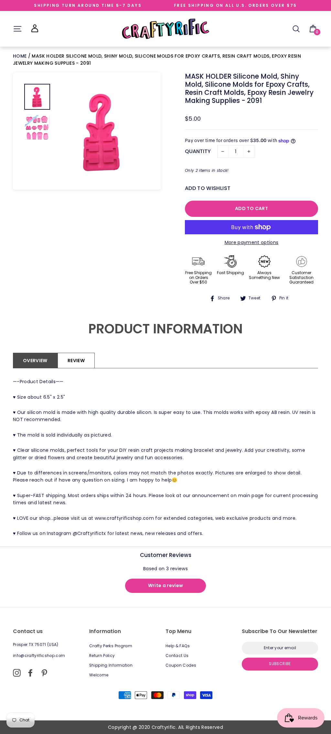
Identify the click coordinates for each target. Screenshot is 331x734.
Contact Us (177, 655)
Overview (35, 360)
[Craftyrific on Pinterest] (44, 673)
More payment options (252, 242)
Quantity (198, 151)
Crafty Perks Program (110, 646)
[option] (102, 131)
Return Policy (102, 655)
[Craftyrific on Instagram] (17, 673)
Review (76, 360)
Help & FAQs (178, 646)
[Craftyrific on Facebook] (30, 673)
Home (20, 56)
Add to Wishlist (207, 188)
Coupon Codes (181, 665)
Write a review (165, 585)
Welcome (98, 675)
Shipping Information (111, 665)
